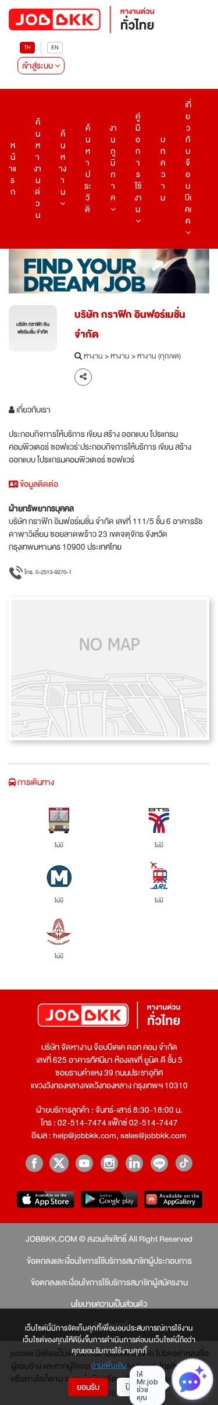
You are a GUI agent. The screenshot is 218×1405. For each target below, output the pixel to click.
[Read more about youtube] (84, 1163)
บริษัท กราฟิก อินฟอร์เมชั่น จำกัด (129, 324)
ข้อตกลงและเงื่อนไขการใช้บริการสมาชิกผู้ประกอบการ (109, 1261)
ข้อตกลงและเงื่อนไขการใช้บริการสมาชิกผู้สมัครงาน (109, 1282)
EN (55, 47)
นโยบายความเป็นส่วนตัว (109, 1304)
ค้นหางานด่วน (37, 168)
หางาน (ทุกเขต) (159, 357)
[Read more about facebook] (34, 1163)
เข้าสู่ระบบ (38, 66)
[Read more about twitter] (59, 1163)
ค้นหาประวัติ (87, 168)
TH (27, 47)
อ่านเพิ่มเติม (109, 1366)
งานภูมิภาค (113, 163)
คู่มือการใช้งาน (138, 162)
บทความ (162, 168)
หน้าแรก (12, 168)
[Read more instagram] (109, 1163)
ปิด (130, 1387)
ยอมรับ (88, 1387)
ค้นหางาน (62, 163)
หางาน (93, 357)
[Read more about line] (159, 1163)
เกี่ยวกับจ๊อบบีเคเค (188, 163)
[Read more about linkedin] (134, 1163)
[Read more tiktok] (184, 1163)
